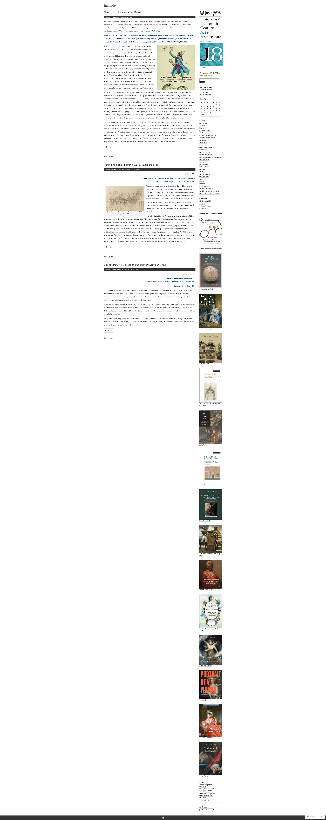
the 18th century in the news (209, 191)
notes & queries (204, 167)
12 (219, 107)
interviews (202, 150)
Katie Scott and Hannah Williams (210, 249)
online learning (204, 174)
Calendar (202, 208)
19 (219, 109)
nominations (203, 164)
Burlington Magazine (207, 794)
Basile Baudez (204, 364)
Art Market (202, 126)
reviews (202, 184)
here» (210, 41)
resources (202, 181)
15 (207, 109)
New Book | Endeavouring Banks (122, 12)
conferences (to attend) (207, 138)
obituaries (202, 169)
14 (204, 109)
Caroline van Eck (205, 520)
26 (219, 111)
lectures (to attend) (205, 155)
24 (213, 111)
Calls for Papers (116, 269)
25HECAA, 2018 (205, 201)
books (113, 17)
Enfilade (110, 5)
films (201, 145)
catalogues (203, 133)
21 (204, 111)
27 (201, 113)
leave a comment (109, 156)
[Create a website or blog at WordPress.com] (163, 818)
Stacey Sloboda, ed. (206, 329)
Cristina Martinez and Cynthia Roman (209, 630)
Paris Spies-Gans (205, 665)
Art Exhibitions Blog (207, 788)
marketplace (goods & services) (210, 157)
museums (202, 162)
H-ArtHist (191, 274)
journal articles (204, 152)
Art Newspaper (205, 792)
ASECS (202, 203)
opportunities (203, 179)
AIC (193, 174)
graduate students (205, 147)
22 (207, 111)
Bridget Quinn (204, 700)
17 (213, 109)
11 (216, 107)
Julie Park (202, 445)
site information (204, 186)
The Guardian (118, 24)
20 (201, 111)
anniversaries (204, 123)
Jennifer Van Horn (205, 590)
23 (210, 111)
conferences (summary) (207, 135)
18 (216, 109)
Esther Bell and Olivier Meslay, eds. (209, 554)
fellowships (203, 142)
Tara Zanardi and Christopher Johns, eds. (209, 404)
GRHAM (203, 797)
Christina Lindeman (206, 738)
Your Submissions (205, 95)
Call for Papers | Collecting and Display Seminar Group (135, 264)
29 (207, 113)
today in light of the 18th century (210, 193)
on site (201, 172)
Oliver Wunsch (204, 776)
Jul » (206, 115)
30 (210, 113)
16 (210, 109)
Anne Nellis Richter (206, 485)
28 (204, 113)
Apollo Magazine (206, 785)
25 (216, 111)
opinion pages (204, 176)
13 (201, 109)
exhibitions (114, 169)
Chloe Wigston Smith (206, 289)
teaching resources (206, 189)
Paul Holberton (153, 31)
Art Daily (203, 786)
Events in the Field (206, 795)
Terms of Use (203, 92)
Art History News (206, 790)
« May (201, 115)
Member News (204, 159)
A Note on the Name (206, 90)
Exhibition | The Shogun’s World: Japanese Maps (132, 164)
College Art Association (207, 206)
